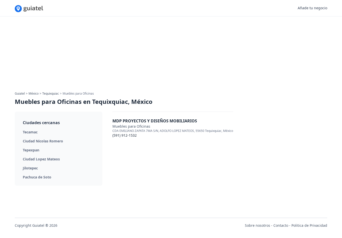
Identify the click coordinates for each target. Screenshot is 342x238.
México (34, 93)
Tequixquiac (50, 93)
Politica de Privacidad (309, 225)
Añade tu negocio (312, 8)
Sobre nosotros (257, 225)
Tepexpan (31, 150)
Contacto (280, 225)
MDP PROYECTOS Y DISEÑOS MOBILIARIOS (154, 121)
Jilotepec (30, 168)
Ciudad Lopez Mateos (41, 159)
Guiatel (20, 93)
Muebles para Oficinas (131, 126)
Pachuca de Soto (37, 177)
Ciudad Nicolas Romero (43, 141)
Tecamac (30, 132)
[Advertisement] (165, 56)
